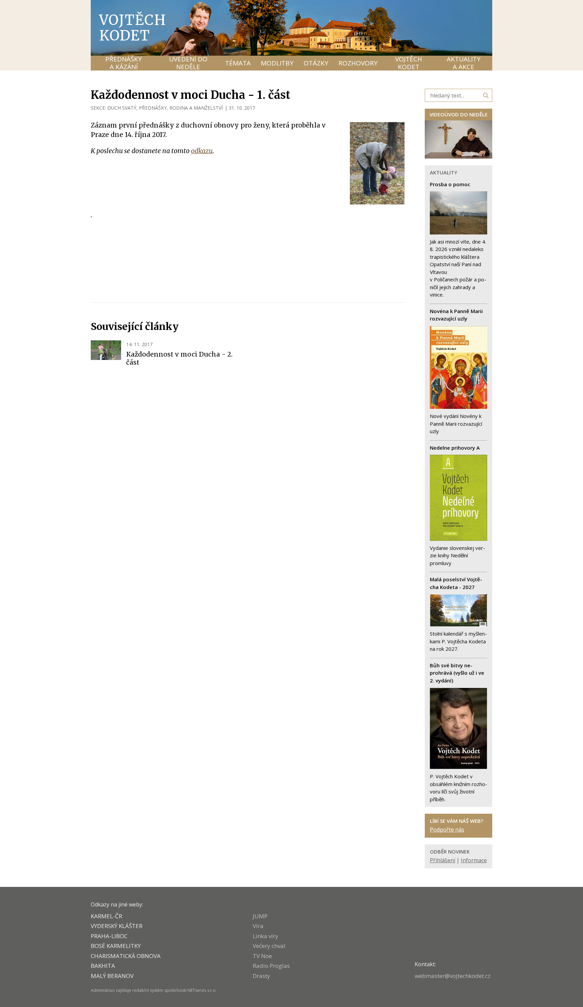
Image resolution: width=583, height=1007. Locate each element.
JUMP (260, 916)
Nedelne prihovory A (455, 447)
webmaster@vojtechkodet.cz (453, 976)
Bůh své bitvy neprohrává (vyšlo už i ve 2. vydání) (457, 673)
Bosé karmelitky (116, 946)
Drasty (261, 976)
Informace (474, 860)
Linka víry (265, 936)
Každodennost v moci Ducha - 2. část (179, 358)
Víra (258, 926)
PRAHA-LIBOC (109, 936)
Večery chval (269, 946)
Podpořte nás (447, 829)
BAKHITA (103, 966)
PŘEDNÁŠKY (153, 108)
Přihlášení (442, 860)
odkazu (202, 151)
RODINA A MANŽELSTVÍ (196, 108)
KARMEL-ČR (106, 916)
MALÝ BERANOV (112, 976)
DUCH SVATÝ (121, 108)
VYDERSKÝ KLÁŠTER (116, 926)
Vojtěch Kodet (132, 27)
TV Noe (262, 956)
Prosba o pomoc (450, 184)
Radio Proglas (271, 966)
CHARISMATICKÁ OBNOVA (126, 956)
